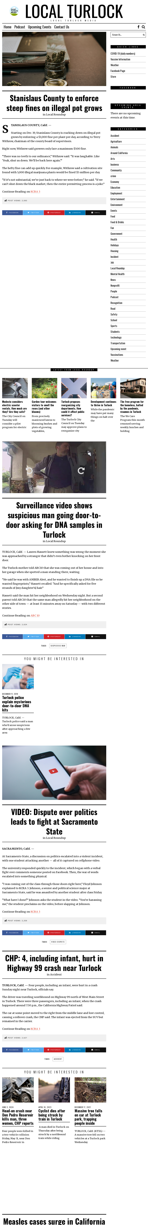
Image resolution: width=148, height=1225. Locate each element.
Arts (113, 159)
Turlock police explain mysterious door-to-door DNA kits (16, 704)
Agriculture (116, 141)
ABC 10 (35, 615)
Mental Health (117, 274)
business (115, 164)
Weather (115, 65)
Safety (114, 314)
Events (114, 210)
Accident (115, 135)
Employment (116, 193)
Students (115, 331)
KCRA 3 (35, 191)
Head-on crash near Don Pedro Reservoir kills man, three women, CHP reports (18, 1117)
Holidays (115, 245)
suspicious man (58, 646)
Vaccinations (117, 355)
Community (116, 170)
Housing (114, 251)
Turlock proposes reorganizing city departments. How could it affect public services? (72, 408)
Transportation (118, 343)
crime (113, 176)
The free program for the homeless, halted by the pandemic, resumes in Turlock (132, 407)
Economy (115, 182)
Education (115, 187)
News (113, 280)
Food (113, 216)
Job (112, 262)
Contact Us (61, 27)
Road (113, 308)
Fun (112, 228)
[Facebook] (138, 27)
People (114, 291)
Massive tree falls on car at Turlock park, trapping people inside (88, 1117)
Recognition (116, 303)
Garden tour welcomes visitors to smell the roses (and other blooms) (44, 407)
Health (114, 239)
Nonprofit (115, 285)
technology (116, 337)
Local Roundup (56, 114)
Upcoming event (118, 349)
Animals (114, 147)
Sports (114, 326)
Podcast (19, 27)
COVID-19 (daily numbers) (123, 53)
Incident (115, 257)
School (114, 320)
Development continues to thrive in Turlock (103, 403)
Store (113, 76)
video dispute (58, 942)
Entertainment (118, 199)
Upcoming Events (39, 27)
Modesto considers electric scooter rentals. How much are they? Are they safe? (14, 407)
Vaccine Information (120, 59)
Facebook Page (118, 71)
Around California (119, 153)
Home (7, 27)
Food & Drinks (117, 222)
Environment (117, 205)
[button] (143, 35)
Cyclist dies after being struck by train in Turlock (51, 1115)
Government (116, 233)
